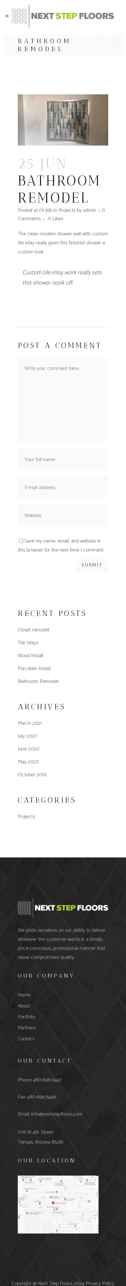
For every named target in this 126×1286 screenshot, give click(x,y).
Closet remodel (33, 630)
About (24, 1006)
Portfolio (26, 1017)
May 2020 (28, 762)
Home (24, 995)
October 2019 (32, 775)
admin (89, 210)
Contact (26, 1039)
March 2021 (30, 723)
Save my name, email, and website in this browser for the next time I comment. (61, 545)
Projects (67, 210)
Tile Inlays (28, 642)
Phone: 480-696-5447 (40, 1080)
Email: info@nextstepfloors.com (50, 1114)
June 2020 (28, 749)
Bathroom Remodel (38, 681)
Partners (27, 1028)
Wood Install (30, 655)
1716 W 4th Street (35, 1132)
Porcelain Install (34, 668)
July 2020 (27, 736)
